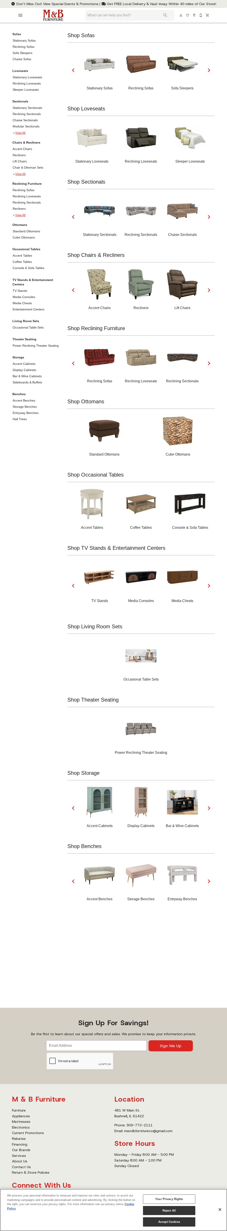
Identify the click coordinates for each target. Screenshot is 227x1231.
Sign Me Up (170, 1045)
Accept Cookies (169, 1221)
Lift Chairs (20, 161)
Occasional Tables (26, 249)
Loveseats (20, 71)
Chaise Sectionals (25, 120)
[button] (20, 15)
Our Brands (21, 1150)
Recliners (19, 155)
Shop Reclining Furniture (96, 328)
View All (20, 133)
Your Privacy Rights (169, 1199)
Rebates (19, 1138)
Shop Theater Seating (93, 700)
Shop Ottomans (85, 401)
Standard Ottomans (26, 231)
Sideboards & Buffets (27, 382)
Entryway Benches (26, 413)
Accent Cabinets (24, 363)
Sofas (16, 34)
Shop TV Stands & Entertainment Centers (116, 548)
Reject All (169, 1210)
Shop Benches (84, 846)
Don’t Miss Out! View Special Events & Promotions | (58, 4)
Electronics (21, 1127)
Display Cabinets (24, 370)
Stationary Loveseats (27, 77)
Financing (19, 1144)
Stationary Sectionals (27, 108)
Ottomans (19, 225)
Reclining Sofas (23, 46)
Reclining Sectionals (27, 114)
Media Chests (22, 303)
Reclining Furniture (27, 183)
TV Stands (20, 290)
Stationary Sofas (24, 40)
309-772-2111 (139, 1125)
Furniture (19, 1110)
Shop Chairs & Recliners (96, 255)
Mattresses (21, 1121)
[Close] (220, 1209)
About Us (19, 1161)
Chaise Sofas (22, 59)
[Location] (194, 15)
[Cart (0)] (208, 15)
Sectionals (20, 101)
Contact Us (21, 1167)
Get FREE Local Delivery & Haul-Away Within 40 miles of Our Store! (161, 4)
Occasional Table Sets (28, 327)
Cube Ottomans (24, 237)
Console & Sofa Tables (28, 268)
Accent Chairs (22, 149)
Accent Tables (22, 255)
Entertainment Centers (28, 309)
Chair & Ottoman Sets (28, 167)
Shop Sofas (81, 35)
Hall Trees (20, 419)
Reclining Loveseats (27, 83)
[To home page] (53, 15)
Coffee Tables (22, 262)
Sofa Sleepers (22, 53)
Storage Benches (25, 406)
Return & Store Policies (30, 1172)
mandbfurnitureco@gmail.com (148, 1131)
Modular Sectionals (26, 126)
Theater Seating (24, 339)
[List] (188, 15)
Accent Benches (24, 400)
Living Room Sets (25, 321)
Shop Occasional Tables (95, 475)
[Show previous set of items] (73, 70)
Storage (18, 357)
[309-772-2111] (201, 15)
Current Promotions (28, 1133)
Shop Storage (83, 773)
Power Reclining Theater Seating (36, 345)
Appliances (21, 1116)
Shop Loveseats (86, 109)
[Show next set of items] (209, 70)
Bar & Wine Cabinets (27, 376)
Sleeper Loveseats (26, 89)
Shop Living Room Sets (94, 626)
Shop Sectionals (86, 182)
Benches (19, 394)
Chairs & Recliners (26, 142)
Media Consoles (24, 297)
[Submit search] (165, 15)
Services (19, 1155)
